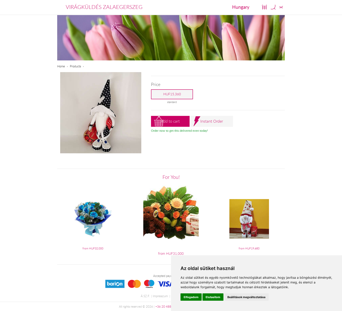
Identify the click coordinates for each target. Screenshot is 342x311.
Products (75, 66)
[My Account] (281, 7)
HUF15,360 (172, 94)
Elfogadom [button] (191, 297)
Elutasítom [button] (213, 297)
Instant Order (211, 121)
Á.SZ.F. (145, 296)
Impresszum (160, 296)
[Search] (273, 7)
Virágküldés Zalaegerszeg (104, 6)
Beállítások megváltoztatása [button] (246, 297)
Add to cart (170, 121)
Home (61, 66)
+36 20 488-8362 (167, 306)
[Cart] (264, 7)
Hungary (240, 7)
